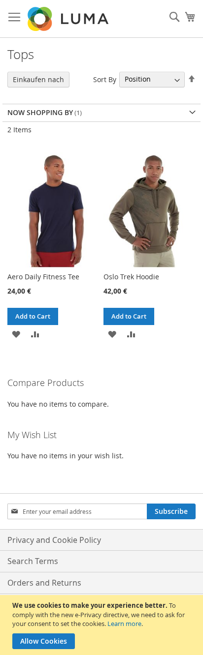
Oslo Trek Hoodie (131, 276)
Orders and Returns (44, 582)
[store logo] (69, 19)
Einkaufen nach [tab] (38, 79)
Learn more (124, 623)
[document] (102, 625)
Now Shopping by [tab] (40, 112)
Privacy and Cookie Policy (54, 540)
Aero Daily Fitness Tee (43, 276)
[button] (16, 333)
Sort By (104, 79)
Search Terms (32, 561)
